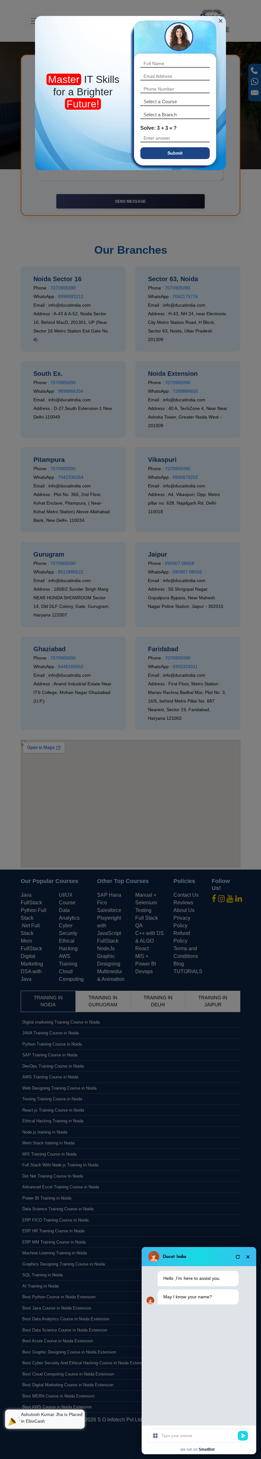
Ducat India (174, 1256)
